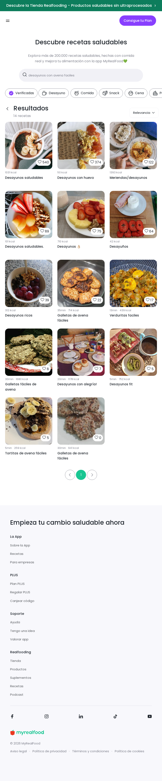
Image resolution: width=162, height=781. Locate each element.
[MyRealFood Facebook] (12, 717)
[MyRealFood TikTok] (115, 717)
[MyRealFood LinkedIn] (81, 717)
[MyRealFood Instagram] (47, 717)
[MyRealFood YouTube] (150, 717)
